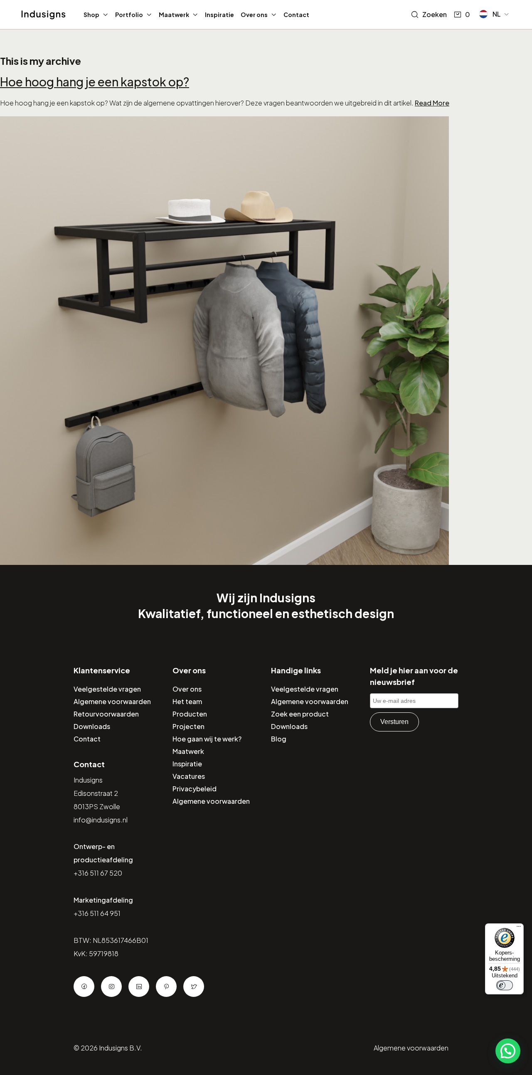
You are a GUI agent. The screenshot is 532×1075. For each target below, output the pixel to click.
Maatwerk (174, 14)
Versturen (394, 721)
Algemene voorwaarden (112, 701)
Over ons (254, 14)
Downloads (92, 726)
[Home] (43, 14)
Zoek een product (300, 713)
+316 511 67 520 (98, 873)
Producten (189, 713)
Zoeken (434, 14)
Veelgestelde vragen (107, 689)
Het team (187, 701)
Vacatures (188, 776)
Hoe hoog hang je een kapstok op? (94, 81)
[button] (494, 14)
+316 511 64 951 (97, 913)
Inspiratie (219, 14)
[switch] (504, 985)
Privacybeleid (194, 788)
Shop (91, 14)
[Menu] (519, 928)
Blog (278, 738)
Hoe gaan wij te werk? (206, 738)
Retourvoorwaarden (106, 713)
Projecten (188, 726)
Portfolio (129, 14)
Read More (432, 102)
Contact (296, 14)
